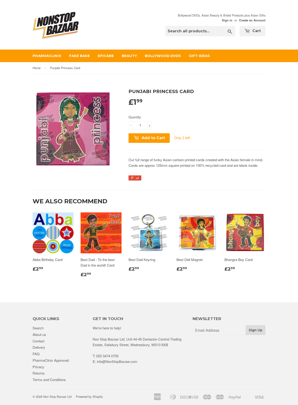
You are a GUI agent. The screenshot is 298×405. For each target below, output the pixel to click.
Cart (256, 31)
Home (37, 68)
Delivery (39, 347)
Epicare (106, 56)
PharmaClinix (47, 56)
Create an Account (252, 20)
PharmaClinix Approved (51, 360)
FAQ (36, 353)
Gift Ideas (199, 56)
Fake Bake (79, 56)
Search (38, 327)
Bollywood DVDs (163, 56)
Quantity (135, 117)
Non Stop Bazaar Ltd (57, 396)
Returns (39, 373)
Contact (38, 340)
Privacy (38, 366)
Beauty (129, 56)
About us (39, 334)
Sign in (227, 20)
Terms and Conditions (49, 379)
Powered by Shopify (89, 396)
